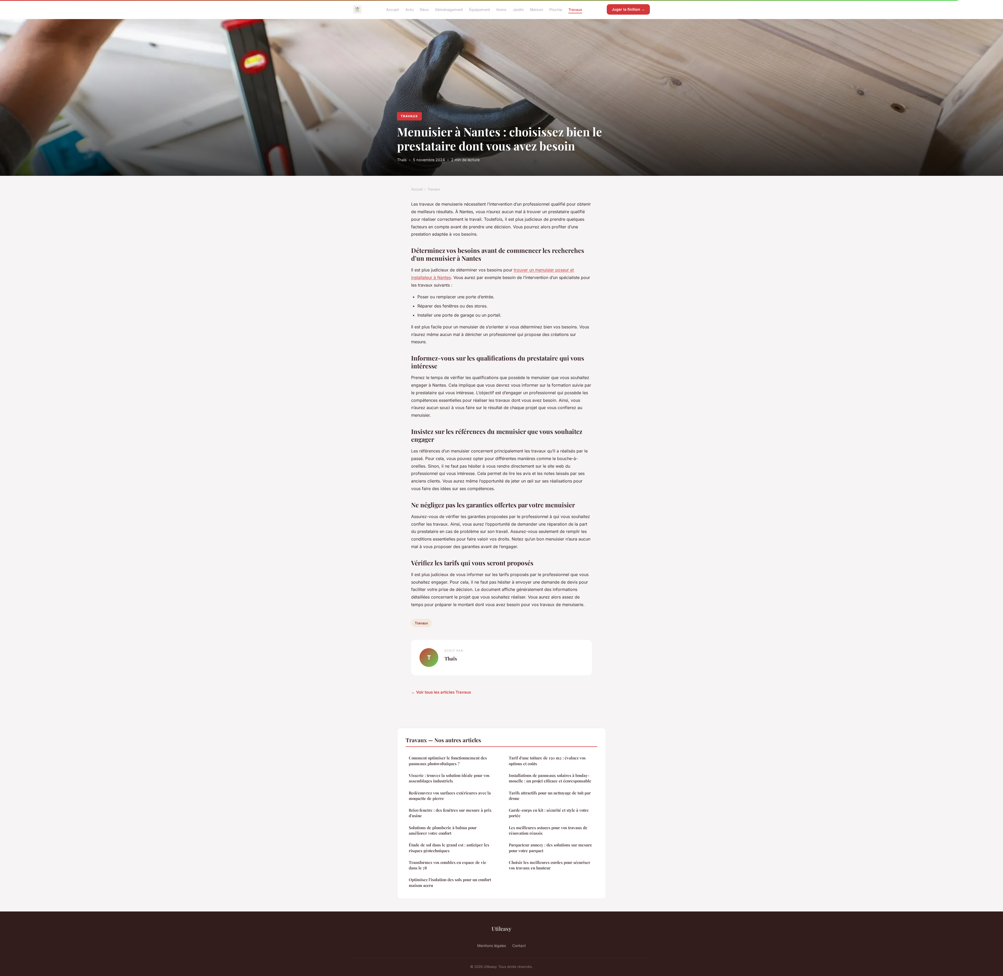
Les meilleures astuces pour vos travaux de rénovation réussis (548, 830)
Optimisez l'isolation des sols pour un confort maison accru (450, 882)
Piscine (555, 9)
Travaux (575, 9)
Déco (424, 9)
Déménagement (449, 9)
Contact (519, 945)
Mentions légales (491, 945)
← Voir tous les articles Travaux (441, 692)
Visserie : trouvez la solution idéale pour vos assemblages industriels (449, 778)
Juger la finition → (628, 9)
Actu (409, 9)
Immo (501, 9)
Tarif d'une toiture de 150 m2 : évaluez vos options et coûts (547, 760)
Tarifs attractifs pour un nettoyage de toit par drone (550, 795)
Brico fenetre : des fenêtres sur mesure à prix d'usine (450, 812)
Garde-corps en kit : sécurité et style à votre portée (549, 812)
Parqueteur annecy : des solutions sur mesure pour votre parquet (550, 847)
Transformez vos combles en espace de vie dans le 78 (447, 865)
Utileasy (501, 928)
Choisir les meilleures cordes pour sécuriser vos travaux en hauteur (549, 865)
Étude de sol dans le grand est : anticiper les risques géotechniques (449, 847)
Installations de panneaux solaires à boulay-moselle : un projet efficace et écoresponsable (550, 778)
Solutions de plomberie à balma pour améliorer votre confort (443, 830)
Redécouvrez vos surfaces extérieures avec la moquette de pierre (450, 795)
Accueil (392, 9)
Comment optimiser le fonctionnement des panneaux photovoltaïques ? (448, 760)
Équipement (479, 9)
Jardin (518, 9)
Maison (536, 9)
